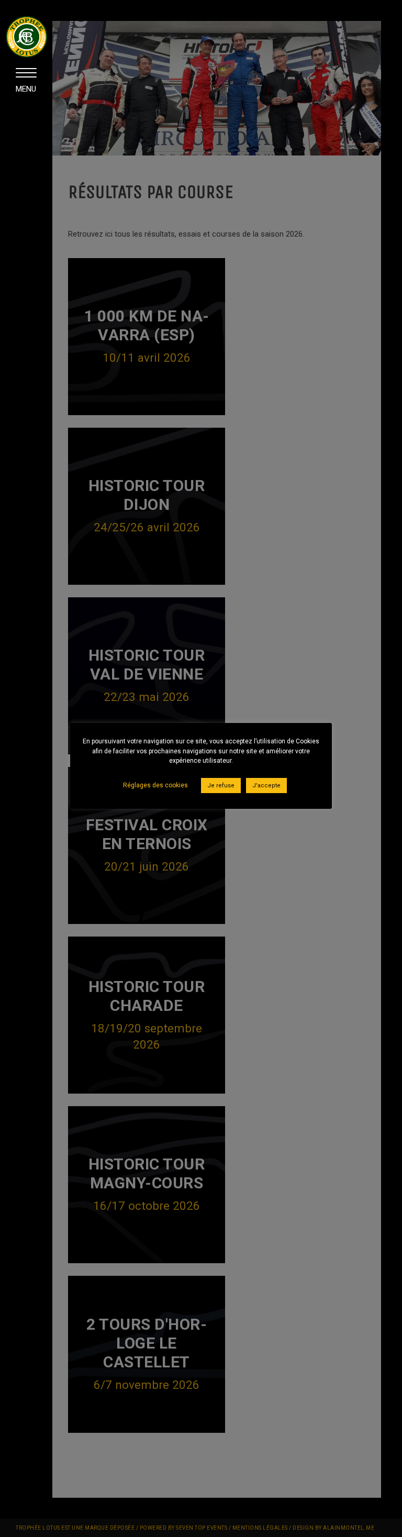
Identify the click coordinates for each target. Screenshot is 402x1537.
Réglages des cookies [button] (155, 785)
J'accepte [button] (266, 785)
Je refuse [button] (220, 785)
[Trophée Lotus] (26, 52)
